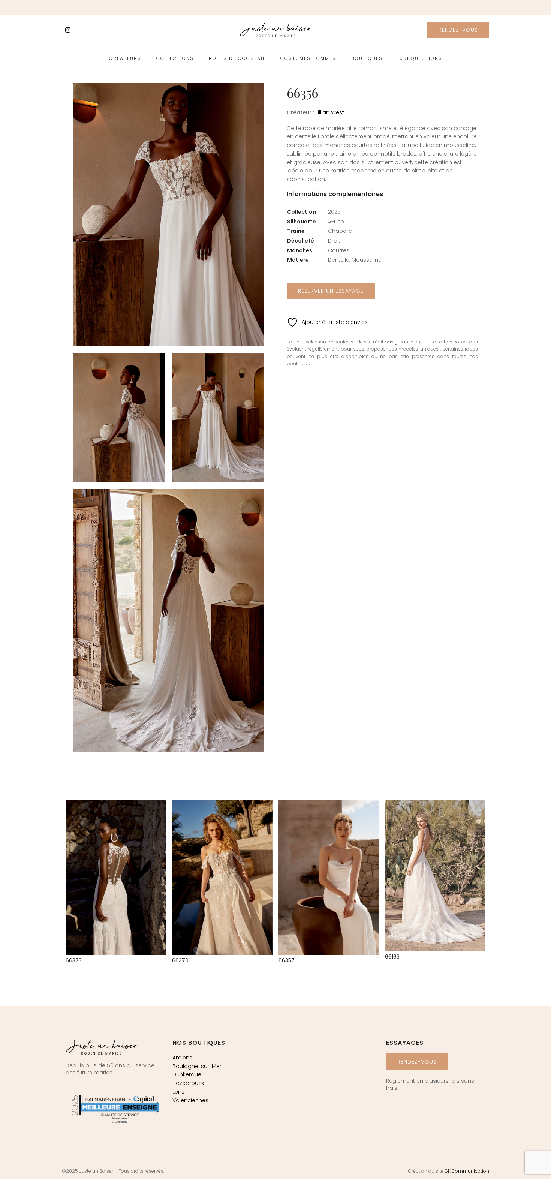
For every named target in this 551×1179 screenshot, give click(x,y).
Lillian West (330, 112)
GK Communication (467, 1171)
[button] (458, 30)
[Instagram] (68, 30)
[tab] (335, 197)
